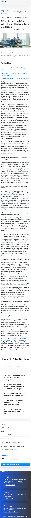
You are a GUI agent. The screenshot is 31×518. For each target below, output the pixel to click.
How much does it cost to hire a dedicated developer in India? (14, 369)
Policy (26, 516)
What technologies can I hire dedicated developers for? (14, 395)
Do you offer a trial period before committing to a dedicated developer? (13, 402)
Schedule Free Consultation (10, 464)
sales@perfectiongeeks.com (11, 512)
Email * (3, 431)
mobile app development (10, 111)
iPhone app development (10, 194)
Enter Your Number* (7, 439)
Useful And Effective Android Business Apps (15, 78)
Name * (3, 424)
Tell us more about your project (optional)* (14, 446)
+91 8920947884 (10, 485)
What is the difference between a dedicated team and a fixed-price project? (14, 387)
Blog (8, 10)
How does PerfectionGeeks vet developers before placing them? (14, 378)
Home (2, 10)
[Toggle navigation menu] (26, 2)
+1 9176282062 (10, 498)
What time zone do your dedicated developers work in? (14, 411)
